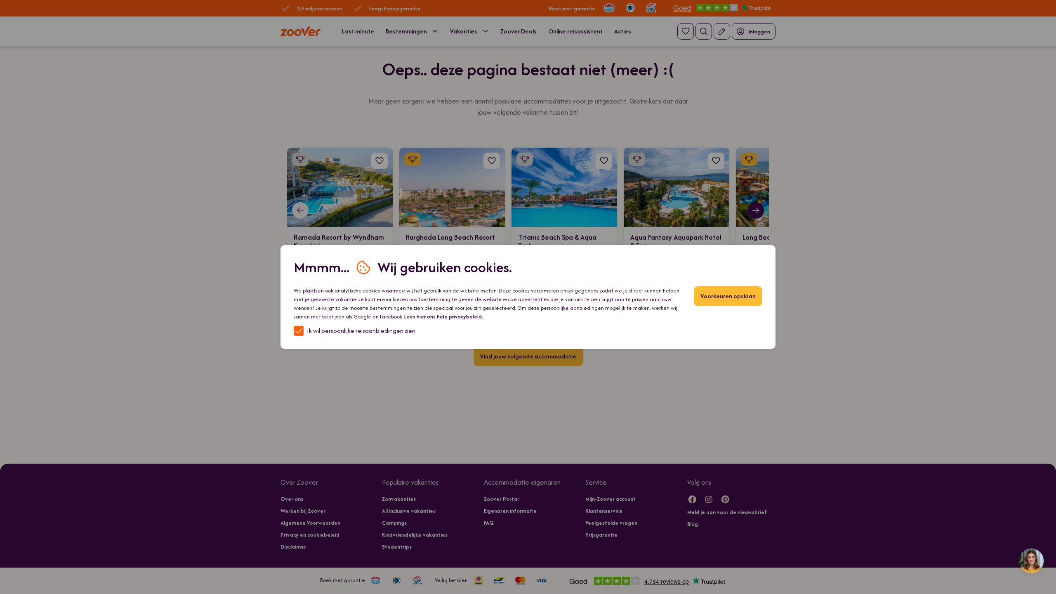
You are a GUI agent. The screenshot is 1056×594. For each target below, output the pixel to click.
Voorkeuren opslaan (728, 296)
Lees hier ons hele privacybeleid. (443, 317)
